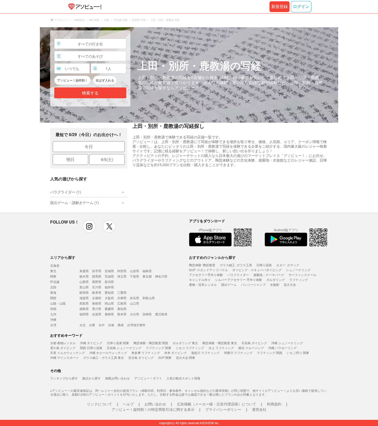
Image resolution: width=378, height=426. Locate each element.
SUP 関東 (165, 357)
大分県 (134, 314)
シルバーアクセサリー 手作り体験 (238, 279)
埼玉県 (122, 276)
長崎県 (109, 314)
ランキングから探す (64, 378)
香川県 (96, 308)
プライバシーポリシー (223, 409)
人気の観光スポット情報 (183, 378)
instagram (89, 226)
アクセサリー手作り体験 (206, 274)
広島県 (122, 303)
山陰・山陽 (58, 303)
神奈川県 (161, 276)
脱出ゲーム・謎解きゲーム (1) (74, 202)
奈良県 (134, 298)
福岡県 (84, 314)
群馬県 (96, 276)
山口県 (134, 303)
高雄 (121, 325)
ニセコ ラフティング (190, 347)
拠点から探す (91, 378)
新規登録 (279, 6)
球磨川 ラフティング (238, 352)
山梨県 (84, 281)
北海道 (54, 265)
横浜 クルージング (251, 347)
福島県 (147, 271)
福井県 (109, 287)
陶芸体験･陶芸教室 (202, 265)
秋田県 (122, 271)
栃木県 (84, 276)
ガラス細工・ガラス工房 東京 (103, 357)
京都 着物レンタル (63, 343)
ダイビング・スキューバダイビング (257, 270)
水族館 (274, 284)
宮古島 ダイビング (141, 357)
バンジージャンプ (253, 284)
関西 (53, 298)
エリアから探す (62, 257)
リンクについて (99, 403)
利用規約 (274, 403)
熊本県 (122, 314)
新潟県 (109, 281)
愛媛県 (109, 308)
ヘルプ (128, 403)
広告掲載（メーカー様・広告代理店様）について (216, 403)
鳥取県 (84, 303)
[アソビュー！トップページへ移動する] (84, 7)
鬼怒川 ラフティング (205, 352)
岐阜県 (96, 292)
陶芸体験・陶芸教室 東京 (219, 343)
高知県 (122, 308)
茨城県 (109, 276)
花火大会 (290, 284)
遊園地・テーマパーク (268, 274)
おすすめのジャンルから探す (212, 257)
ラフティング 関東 (158, 347)
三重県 (122, 292)
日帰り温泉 (264, 265)
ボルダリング (275, 279)
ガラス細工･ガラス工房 (236, 265)
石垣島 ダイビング (254, 343)
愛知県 (109, 292)
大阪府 (109, 298)
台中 (101, 325)
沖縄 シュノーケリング (287, 343)
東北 (53, 271)
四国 (53, 308)
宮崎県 (147, 314)
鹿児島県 (161, 314)
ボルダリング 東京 (185, 343)
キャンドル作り (200, 279)
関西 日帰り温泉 (91, 347)
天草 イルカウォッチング (67, 352)
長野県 (96, 281)
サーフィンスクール (302, 274)
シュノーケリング (298, 270)
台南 (111, 325)
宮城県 (109, 271)
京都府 (96, 298)
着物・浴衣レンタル (203, 284)
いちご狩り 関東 (298, 352)
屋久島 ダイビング (63, 347)
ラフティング (298, 279)
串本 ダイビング (175, 352)
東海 (53, 292)
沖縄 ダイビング (91, 343)
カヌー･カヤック (287, 265)
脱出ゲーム (229, 284)
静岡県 (84, 292)
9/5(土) (107, 159)
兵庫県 (122, 298)
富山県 (84, 287)
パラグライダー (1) (65, 191)
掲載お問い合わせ (117, 378)
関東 (53, 276)
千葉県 (134, 276)
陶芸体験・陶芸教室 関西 (150, 343)
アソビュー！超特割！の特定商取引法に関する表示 (153, 409)
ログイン (301, 6)
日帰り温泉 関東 (118, 343)
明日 (70, 159)
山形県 (134, 271)
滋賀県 (84, 298)
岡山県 (109, 303)
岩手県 (96, 271)
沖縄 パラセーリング (282, 347)
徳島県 (84, 308)
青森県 (84, 271)
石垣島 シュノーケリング (124, 347)
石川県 (96, 287)
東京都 (147, 276)
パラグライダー (238, 274)
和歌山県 (148, 298)
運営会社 (259, 409)
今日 (89, 146)
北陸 (53, 287)
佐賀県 (96, 314)
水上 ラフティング (221, 347)
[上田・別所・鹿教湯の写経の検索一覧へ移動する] (189, 75)
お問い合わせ (155, 403)
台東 (92, 325)
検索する (90, 93)
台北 (82, 325)
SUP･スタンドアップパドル (208, 270)
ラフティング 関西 (269, 352)
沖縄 (53, 319)
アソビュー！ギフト (148, 378)
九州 (53, 314)
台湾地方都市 (136, 325)
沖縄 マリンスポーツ (64, 357)
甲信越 (54, 281)
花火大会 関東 (185, 357)
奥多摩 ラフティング (145, 352)
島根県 (96, 303)
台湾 (53, 325)
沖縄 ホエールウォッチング (108, 352)
